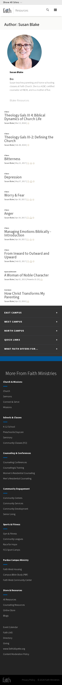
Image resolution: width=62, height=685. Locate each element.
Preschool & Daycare (13, 432)
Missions (7, 407)
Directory (7, 638)
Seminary (7, 437)
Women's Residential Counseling (19, 473)
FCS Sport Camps (11, 550)
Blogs (5, 616)
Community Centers (12, 498)
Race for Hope (10, 544)
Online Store (9, 610)
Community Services (13, 503)
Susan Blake (9, 123)
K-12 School (9, 427)
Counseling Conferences (15, 462)
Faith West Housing (12, 569)
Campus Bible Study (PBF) (15, 575)
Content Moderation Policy (16, 654)
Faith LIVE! (8, 632)
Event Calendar (10, 627)
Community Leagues (13, 539)
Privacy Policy (28, 680)
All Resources (9, 599)
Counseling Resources (14, 605)
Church (6, 391)
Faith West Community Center (17, 580)
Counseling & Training (13, 468)
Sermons (7, 396)
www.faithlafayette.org (14, 649)
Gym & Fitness (10, 533)
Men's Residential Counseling (17, 478)
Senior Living (9, 514)
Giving (6, 643)
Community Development (15, 509)
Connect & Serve (11, 402)
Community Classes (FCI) (15, 443)
